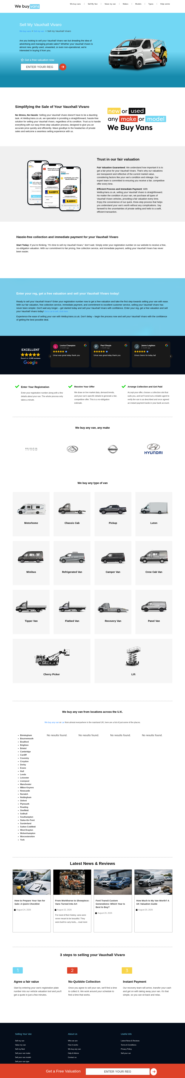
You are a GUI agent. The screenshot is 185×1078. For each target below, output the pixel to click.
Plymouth (24, 804)
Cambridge (25, 752)
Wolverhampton (27, 833)
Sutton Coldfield (28, 827)
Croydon (24, 761)
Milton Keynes (27, 787)
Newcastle (25, 791)
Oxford (23, 801)
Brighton (24, 745)
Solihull (23, 814)
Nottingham (25, 797)
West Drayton (26, 830)
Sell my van (38, 31)
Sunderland (25, 823)
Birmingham (26, 735)
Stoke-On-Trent (27, 820)
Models (138, 4)
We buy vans (75, 4)
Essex (23, 768)
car (63, 722)
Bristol (23, 748)
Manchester (25, 784)
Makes (125, 4)
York (22, 840)
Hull (22, 771)
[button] (170, 356)
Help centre (165, 4)
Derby (23, 765)
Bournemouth (26, 739)
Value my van (110, 4)
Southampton (26, 817)
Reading (24, 807)
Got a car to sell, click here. (56, 311)
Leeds (23, 774)
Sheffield (24, 810)
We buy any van (52, 722)
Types (150, 4)
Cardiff (23, 755)
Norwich (24, 794)
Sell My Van (93, 4)
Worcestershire (27, 836)
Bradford (24, 742)
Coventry (24, 758)
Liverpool (24, 781)
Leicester (24, 778)
